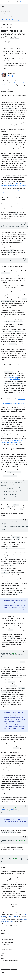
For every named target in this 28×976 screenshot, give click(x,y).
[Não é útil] (10, 27)
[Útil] (8, 27)
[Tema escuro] (23, 223)
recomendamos (14, 819)
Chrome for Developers (6, 24)
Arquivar (3, 947)
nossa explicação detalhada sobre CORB (12, 403)
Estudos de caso (5, 944)
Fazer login (23, 1)
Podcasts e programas (6, 949)
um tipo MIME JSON (12, 377)
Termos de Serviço (5, 969)
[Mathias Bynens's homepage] (12, 76)
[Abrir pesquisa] (15, 2)
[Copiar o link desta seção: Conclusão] (11, 867)
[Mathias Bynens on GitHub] (10, 76)
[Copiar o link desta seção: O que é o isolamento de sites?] (2, 98)
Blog (2, 6)
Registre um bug (5, 933)
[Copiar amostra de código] (25, 223)
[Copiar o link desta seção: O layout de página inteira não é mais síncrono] (8, 451)
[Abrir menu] (2, 2)
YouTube (3, 958)
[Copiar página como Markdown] (16, 37)
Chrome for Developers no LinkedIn (9, 960)
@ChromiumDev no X (6, 955)
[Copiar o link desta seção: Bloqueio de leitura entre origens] (8, 199)
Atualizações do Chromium (7, 942)
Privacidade (14, 969)
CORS (9, 299)
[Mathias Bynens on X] (8, 76)
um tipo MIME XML (15, 379)
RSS (2, 963)
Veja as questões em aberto (7, 935)
